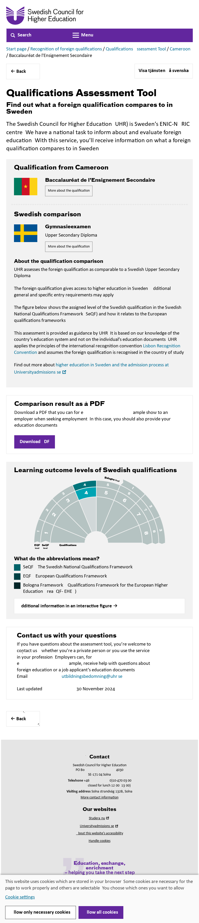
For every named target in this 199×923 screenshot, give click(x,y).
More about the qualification (69, 191)
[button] (99, 606)
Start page (16, 49)
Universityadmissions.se (99, 826)
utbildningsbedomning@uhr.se (92, 676)
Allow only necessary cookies (40, 912)
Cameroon (180, 49)
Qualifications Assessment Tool (136, 49)
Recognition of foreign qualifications (66, 49)
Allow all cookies (101, 912)
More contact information (99, 798)
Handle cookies (99, 841)
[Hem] (59, 15)
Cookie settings (20, 897)
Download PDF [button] (34, 441)
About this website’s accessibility (99, 833)
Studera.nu (99, 818)
